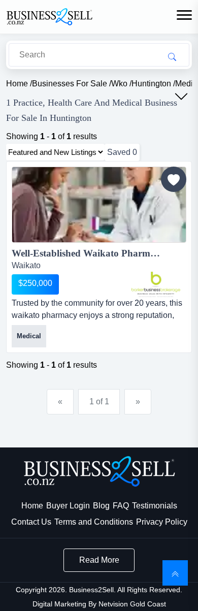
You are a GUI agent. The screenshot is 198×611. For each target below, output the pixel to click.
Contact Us (31, 522)
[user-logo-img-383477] (155, 284)
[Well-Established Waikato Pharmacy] (99, 206)
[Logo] (49, 16)
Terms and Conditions (93, 522)
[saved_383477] (173, 179)
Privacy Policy (161, 522)
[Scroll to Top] (175, 573)
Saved (122, 152)
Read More (99, 560)
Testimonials (154, 505)
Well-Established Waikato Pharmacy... (92, 253)
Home (32, 505)
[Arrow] (181, 96)
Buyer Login (68, 505)
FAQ (121, 505)
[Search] (172, 56)
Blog (101, 505)
